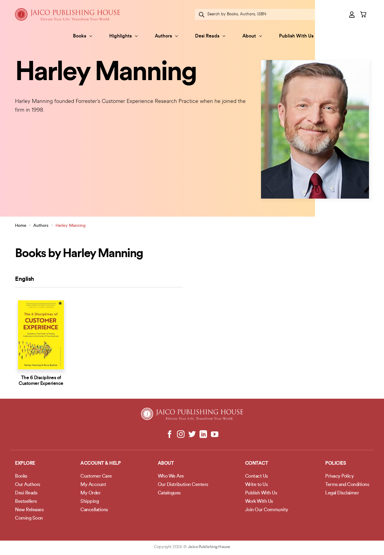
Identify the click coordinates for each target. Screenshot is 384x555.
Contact (256, 463)
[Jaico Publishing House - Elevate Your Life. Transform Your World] (67, 14)
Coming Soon (29, 518)
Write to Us (256, 484)
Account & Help (100, 463)
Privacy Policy (339, 476)
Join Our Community (266, 510)
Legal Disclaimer (342, 493)
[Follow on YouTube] (214, 434)
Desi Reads (207, 36)
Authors (163, 36)
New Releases (29, 510)
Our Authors (27, 484)
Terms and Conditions (347, 484)
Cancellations (94, 510)
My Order (90, 493)
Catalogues (169, 493)
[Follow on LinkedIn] (203, 434)
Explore (25, 463)
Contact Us (256, 476)
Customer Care (96, 476)
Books (79, 36)
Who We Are (171, 476)
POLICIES (335, 463)
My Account (93, 484)
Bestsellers (26, 501)
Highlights (120, 36)
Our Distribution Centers (183, 484)
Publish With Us (296, 36)
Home (20, 226)
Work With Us (259, 501)
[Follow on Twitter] (192, 434)
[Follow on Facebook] (169, 434)
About (249, 36)
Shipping (89, 501)
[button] (352, 14)
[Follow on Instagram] (180, 434)
